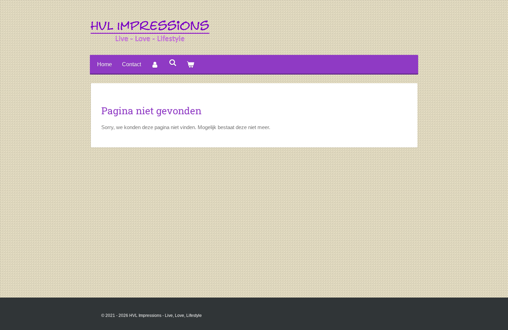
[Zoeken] (172, 63)
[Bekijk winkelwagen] (190, 65)
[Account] (155, 65)
